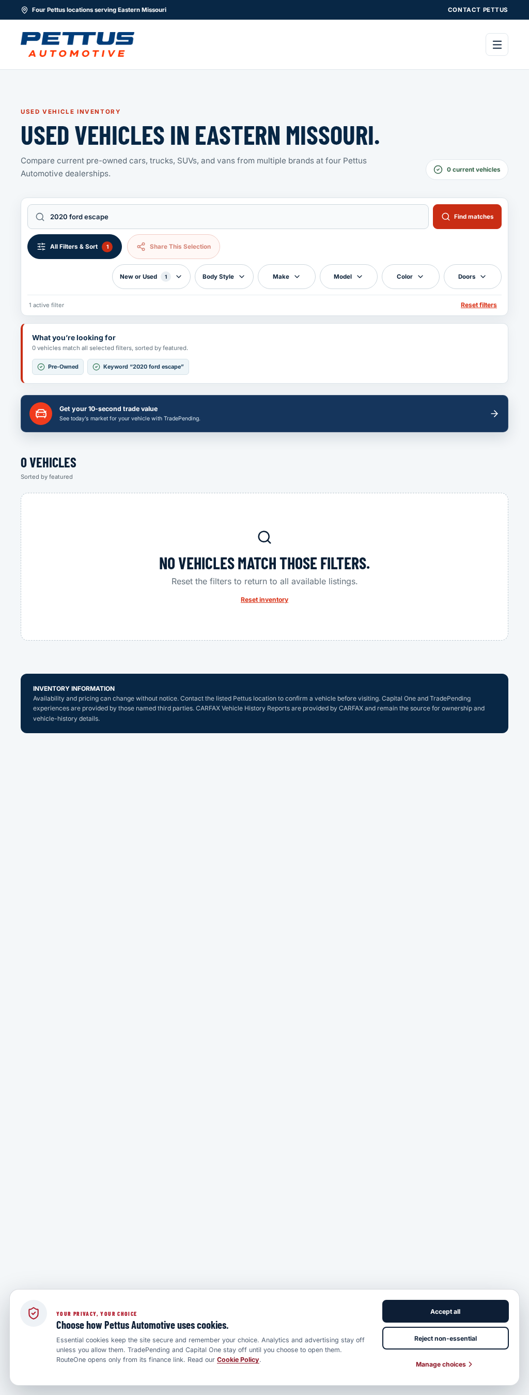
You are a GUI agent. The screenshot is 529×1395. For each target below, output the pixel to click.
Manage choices (441, 1364)
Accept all (445, 1311)
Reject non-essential (445, 1338)
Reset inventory (264, 599)
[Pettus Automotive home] (77, 44)
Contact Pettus (478, 9)
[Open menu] (497, 44)
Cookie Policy (238, 1359)
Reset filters (479, 305)
